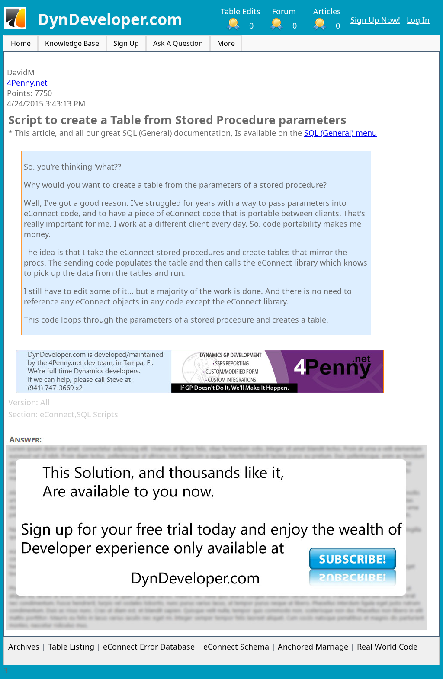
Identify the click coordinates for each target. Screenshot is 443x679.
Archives (23, 646)
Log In (418, 20)
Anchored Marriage (313, 646)
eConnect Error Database (149, 646)
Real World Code (387, 646)
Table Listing (71, 646)
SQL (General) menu (340, 133)
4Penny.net (27, 82)
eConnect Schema (236, 646)
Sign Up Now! (375, 20)
